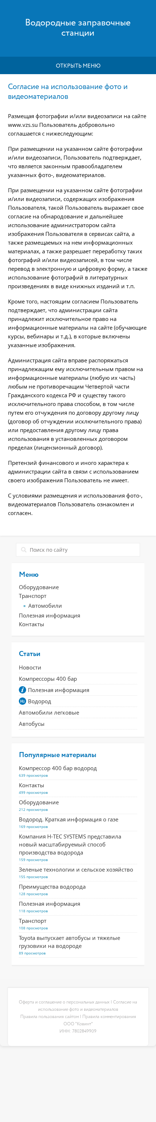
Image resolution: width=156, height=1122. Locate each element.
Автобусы (32, 723)
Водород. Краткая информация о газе (68, 819)
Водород (39, 701)
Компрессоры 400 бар (48, 678)
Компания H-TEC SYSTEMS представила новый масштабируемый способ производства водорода (70, 844)
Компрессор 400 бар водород (58, 768)
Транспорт (32, 595)
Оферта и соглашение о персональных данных (64, 1002)
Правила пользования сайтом (49, 1017)
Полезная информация (49, 615)
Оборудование (39, 587)
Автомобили (45, 605)
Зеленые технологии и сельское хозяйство (76, 869)
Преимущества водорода (52, 886)
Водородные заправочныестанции (78, 28)
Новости (30, 667)
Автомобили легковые (49, 712)
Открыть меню (78, 66)
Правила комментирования (109, 1017)
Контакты (31, 624)
